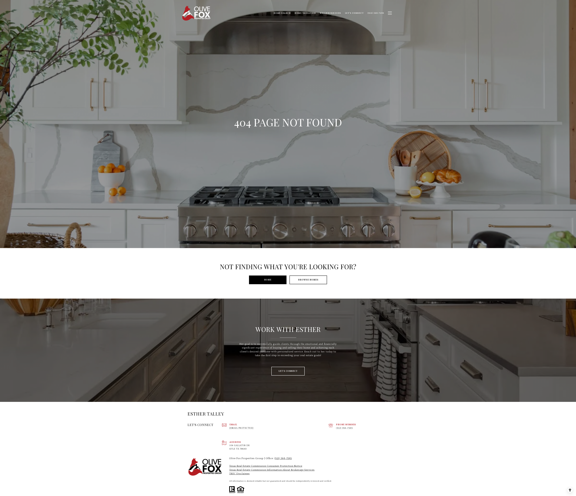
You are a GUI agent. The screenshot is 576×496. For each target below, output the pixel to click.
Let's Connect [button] (288, 371)
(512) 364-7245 (344, 428)
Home (268, 280)
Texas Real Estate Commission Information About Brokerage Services (272, 470)
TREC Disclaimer (239, 473)
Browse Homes (308, 280)
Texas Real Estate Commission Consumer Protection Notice (265, 466)
